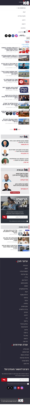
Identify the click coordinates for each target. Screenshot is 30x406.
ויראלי (26, 300)
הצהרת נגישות (25, 355)
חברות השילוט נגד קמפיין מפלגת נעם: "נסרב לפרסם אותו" (10, 104)
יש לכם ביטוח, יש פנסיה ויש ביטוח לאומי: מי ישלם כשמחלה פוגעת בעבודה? (9, 247)
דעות (24, 12)
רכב (27, 318)
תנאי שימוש (25, 352)
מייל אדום (26, 364)
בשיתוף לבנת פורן (14, 249)
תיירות (26, 330)
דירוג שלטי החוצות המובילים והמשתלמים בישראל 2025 (10, 56)
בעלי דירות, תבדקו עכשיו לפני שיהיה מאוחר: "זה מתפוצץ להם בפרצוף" (10, 231)
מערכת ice (16, 67)
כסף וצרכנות (24, 274)
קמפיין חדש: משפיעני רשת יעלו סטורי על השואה (10, 88)
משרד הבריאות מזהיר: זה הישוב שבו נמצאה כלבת (11, 80)
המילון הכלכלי (24, 324)
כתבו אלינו (26, 349)
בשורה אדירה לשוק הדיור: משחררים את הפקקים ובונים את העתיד (18, 150)
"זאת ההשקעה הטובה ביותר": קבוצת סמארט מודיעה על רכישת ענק (9, 73)
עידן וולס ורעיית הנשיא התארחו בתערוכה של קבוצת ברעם (10, 96)
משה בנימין (16, 107)
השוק (21, 5)
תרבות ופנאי (24, 327)
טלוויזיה (26, 303)
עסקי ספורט (24, 306)
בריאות (26, 321)
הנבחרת (21, 2)
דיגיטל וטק (25, 280)
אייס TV (26, 336)
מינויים (26, 312)
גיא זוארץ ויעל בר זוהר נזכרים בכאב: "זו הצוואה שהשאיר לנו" (9, 65)
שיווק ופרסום (24, 283)
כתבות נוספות (23, 227)
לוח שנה (25, 341)
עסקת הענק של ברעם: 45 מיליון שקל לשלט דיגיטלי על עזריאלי (10, 120)
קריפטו (26, 298)
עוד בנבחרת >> (15, 192)
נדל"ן (26, 277)
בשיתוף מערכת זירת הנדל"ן (12, 242)
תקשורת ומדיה (24, 271)
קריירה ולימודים (23, 309)
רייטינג (26, 315)
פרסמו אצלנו (25, 361)
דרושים (26, 338)
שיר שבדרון (16, 51)
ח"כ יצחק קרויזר (24, 153)
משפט (26, 286)
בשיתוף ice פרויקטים (13, 234)
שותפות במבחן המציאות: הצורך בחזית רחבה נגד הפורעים (19, 141)
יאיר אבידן (26, 162)
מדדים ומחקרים (23, 289)
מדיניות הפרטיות (24, 358)
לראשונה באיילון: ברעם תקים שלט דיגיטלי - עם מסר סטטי (9, 112)
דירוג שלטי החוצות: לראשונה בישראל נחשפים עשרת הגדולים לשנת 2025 (9, 49)
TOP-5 (26, 333)
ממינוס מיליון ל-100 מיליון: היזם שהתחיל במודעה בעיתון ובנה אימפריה (10, 239)
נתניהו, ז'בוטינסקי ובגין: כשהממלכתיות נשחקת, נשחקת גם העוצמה (18, 159)
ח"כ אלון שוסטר (24, 144)
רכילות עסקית (24, 295)
